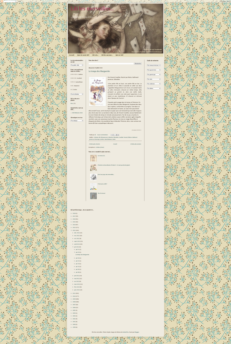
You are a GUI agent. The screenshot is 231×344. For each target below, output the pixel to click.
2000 (74, 324)
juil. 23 (78, 261)
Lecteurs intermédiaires (106, 139)
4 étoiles (96, 137)
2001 (74, 321)
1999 (74, 327)
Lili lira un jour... (107, 55)
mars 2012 (77, 284)
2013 (74, 227)
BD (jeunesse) (104, 137)
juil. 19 (78, 264)
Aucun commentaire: (102, 134)
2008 (74, 302)
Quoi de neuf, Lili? (83, 55)
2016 (74, 219)
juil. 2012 (76, 247)
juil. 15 (78, 266)
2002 (74, 319)
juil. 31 (78, 249)
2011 (74, 293)
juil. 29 (78, 252)
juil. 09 (78, 269)
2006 (74, 307)
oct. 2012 (77, 238)
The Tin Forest (101, 193)
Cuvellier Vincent (123, 137)
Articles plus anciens (135, 144)
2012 (74, 230)
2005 (74, 310)
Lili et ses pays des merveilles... (106, 174)
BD (99, 137)
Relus (72, 103)
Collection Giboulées (113, 137)
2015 (74, 222)
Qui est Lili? (119, 55)
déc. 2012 (77, 233)
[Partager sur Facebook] (117, 135)
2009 (74, 299)
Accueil (71, 55)
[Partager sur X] (115, 135)
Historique (97, 139)
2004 (74, 313)
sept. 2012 (77, 241)
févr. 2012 (77, 287)
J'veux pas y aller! (102, 184)
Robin (114, 139)
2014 (74, 224)
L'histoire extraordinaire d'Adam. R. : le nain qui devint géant (114, 165)
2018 (74, 213)
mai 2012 (77, 278)
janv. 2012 (77, 290)
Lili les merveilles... (92, 8)
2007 (74, 304)
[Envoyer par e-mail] (111, 135)
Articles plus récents (94, 144)
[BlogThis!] (113, 135)
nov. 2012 (77, 235)
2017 (74, 216)
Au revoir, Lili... (101, 155)
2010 (74, 296)
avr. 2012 (76, 281)
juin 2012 (76, 275)
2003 (74, 316)
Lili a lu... (95, 55)
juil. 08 (78, 272)
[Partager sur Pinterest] (118, 135)
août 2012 (77, 244)
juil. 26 (78, 258)
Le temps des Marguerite (99, 71)
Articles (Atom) (100, 147)
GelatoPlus (126, 332)
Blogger (137, 332)
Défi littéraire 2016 (77, 113)
